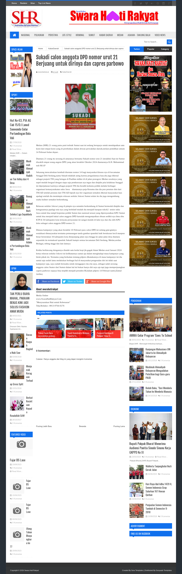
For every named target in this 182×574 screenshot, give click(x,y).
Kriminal (80, 35)
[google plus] (169, 3)
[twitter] (141, 3)
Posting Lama (119, 426)
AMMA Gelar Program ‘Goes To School (150, 335)
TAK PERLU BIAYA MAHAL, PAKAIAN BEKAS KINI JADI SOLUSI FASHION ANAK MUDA (20, 302)
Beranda (82, 426)
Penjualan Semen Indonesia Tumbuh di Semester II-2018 (158, 508)
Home (14, 3)
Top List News (44, 3)
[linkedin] (163, 3)
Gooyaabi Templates (164, 570)
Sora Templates (137, 570)
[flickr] (152, 3)
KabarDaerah (67, 72)
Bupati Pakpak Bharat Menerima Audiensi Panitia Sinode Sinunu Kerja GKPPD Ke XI (150, 448)
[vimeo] (146, 3)
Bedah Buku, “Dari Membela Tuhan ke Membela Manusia (159, 389)
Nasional (25, 35)
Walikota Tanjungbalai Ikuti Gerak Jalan (159, 468)
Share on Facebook (50, 281)
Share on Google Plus (100, 281)
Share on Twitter (75, 281)
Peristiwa (53, 35)
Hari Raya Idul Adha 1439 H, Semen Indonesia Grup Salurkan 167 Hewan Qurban (159, 489)
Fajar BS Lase (17, 460)
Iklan (33, 3)
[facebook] (135, 3)
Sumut (92, 35)
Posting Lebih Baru (44, 426)
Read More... (17, 149)
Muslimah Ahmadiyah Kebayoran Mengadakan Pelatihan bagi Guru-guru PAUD (158, 372)
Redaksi (23, 3)
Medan (120, 35)
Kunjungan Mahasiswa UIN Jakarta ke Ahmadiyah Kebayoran (158, 352)
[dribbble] (158, 3)
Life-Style (66, 35)
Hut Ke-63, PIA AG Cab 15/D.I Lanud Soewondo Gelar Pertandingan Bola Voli (20, 129)
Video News (160, 35)
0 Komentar (17, 146)
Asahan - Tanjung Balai (139, 35)
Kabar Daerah (106, 35)
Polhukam (39, 35)
